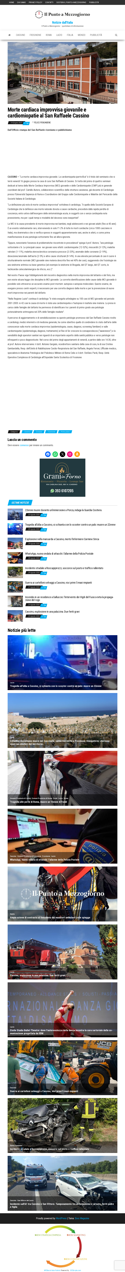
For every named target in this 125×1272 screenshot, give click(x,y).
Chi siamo (21, 2)
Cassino (20, 35)
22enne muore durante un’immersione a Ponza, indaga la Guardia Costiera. (63, 510)
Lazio (59, 35)
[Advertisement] (62, 153)
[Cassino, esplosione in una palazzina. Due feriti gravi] (15, 615)
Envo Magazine (82, 1218)
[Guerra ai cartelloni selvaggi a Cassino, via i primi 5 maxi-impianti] (15, 586)
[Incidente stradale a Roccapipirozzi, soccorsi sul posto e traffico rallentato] (15, 572)
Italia (70, 35)
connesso (24, 445)
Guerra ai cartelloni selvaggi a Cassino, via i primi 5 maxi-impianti (58, 582)
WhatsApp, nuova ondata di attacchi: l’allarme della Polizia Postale (59, 553)
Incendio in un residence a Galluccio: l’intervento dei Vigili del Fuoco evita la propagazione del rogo (69, 598)
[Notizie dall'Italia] (9, 35)
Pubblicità (94, 2)
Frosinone (35, 35)
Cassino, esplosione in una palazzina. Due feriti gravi (52, 611)
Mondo (81, 35)
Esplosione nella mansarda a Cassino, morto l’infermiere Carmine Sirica (62, 539)
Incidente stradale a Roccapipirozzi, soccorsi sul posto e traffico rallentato (64, 568)
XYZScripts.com (75, 1270)
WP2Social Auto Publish (52, 1270)
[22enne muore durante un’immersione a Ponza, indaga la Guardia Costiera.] (15, 514)
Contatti (49, 2)
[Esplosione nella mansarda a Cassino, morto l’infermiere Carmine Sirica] (15, 543)
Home (11, 2)
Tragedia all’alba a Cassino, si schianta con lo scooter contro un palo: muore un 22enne (70, 524)
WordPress (61, 1218)
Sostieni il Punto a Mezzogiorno (71, 2)
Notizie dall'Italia (62, 22)
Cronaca (39, 432)
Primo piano (65, 432)
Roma (49, 35)
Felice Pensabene (42, 122)
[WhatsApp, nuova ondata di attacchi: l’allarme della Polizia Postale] (15, 557)
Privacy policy (35, 2)
